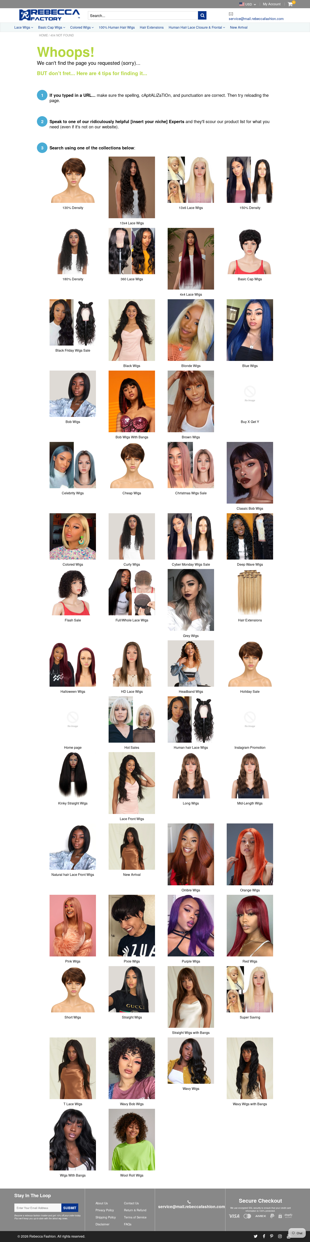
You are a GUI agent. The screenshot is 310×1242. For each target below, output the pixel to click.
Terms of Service (135, 1217)
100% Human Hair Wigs (117, 27)
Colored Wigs (81, 27)
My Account (271, 3)
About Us (102, 1203)
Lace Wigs (22, 27)
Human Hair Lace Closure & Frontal (196, 27)
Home (43, 35)
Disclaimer (102, 1224)
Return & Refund (135, 1210)
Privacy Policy (105, 1210)
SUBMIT (69, 1207)
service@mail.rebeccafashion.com (256, 18)
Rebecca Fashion (42, 1236)
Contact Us (131, 1203)
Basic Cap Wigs (50, 27)
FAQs (127, 1224)
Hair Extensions (152, 27)
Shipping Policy (106, 1217)
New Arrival (239, 27)
